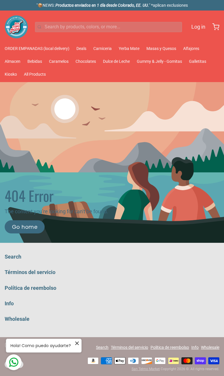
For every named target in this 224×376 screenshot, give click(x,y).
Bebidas (34, 61)
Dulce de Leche (116, 61)
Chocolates (86, 61)
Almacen (12, 61)
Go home (24, 227)
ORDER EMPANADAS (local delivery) (37, 48)
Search (13, 257)
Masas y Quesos (161, 48)
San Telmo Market (146, 369)
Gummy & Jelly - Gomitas (159, 61)
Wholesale (17, 319)
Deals (81, 48)
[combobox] (108, 27)
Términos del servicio (30, 272)
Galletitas (197, 61)
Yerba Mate (129, 48)
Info (9, 303)
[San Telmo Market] (16, 27)
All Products (35, 74)
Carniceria (102, 48)
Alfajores (191, 48)
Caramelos (59, 61)
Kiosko (11, 74)
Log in (198, 27)
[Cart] (213, 26)
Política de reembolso (30, 288)
